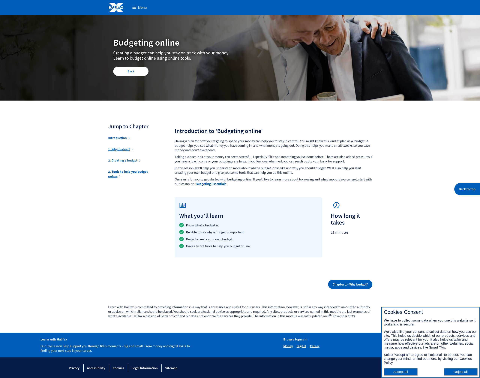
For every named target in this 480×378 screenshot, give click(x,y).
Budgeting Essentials (211, 184)
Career (315, 346)
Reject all (461, 372)
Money (288, 346)
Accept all (400, 372)
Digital (301, 346)
